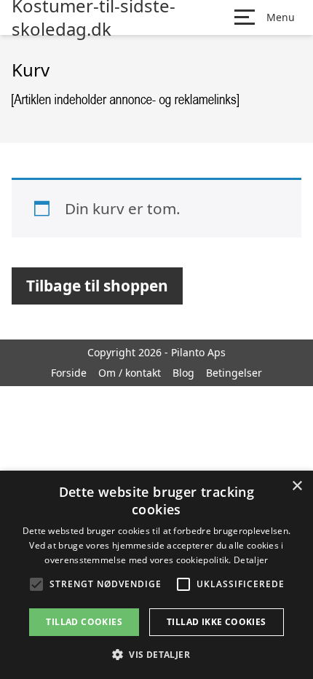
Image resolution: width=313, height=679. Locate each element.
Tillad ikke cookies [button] (216, 622)
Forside (69, 373)
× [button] (296, 486)
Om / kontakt (129, 373)
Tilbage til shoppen (97, 285)
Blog (183, 373)
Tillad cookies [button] (84, 622)
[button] (156, 654)
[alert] (156, 575)
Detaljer (251, 560)
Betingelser (234, 373)
